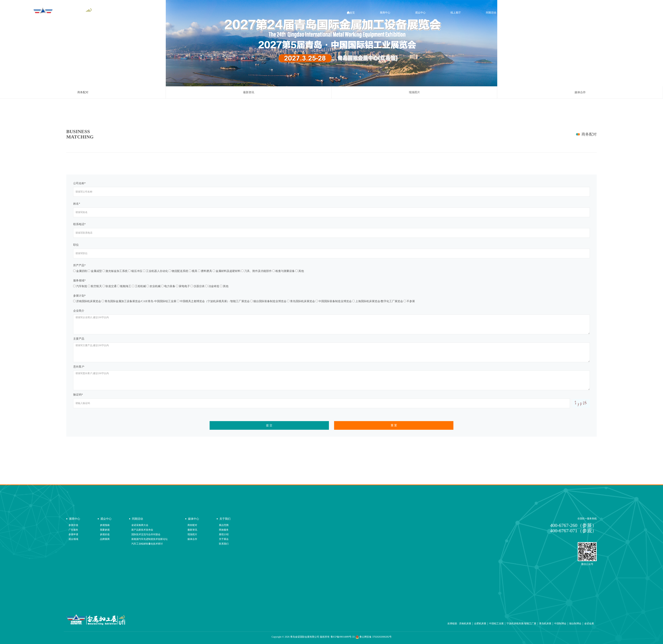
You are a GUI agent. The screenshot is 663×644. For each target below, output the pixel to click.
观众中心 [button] (420, 12)
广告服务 (73, 529)
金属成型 (96, 271)
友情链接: (452, 623)
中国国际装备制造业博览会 (335, 301)
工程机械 (140, 286)
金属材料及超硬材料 (228, 271)
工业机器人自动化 (156, 271)
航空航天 (96, 286)
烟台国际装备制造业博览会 (269, 301)
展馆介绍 (224, 534)
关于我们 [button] (561, 12)
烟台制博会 (575, 623)
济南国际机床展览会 (88, 301)
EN (593, 12)
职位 (76, 244)
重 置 (394, 425)
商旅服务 (224, 529)
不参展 (410, 301)
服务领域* (79, 280)
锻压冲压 (136, 271)
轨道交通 (111, 286)
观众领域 (73, 539)
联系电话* (79, 224)
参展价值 (73, 525)
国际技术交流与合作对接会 (145, 534)
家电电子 (184, 286)
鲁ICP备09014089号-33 (343, 637)
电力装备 (169, 286)
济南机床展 (465, 623)
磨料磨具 (206, 271)
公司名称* (79, 183)
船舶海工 (125, 286)
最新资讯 (248, 92)
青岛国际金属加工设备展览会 (565, 82)
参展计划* (79, 295)
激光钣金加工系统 (116, 271)
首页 (351, 12)
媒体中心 (589, 82)
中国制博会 (560, 623)
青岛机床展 (545, 623)
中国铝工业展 (496, 623)
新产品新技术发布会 (142, 529)
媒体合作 (580, 92)
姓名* (76, 203)
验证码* (78, 394)
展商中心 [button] (385, 12)
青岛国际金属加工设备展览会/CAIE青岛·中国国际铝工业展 (140, 301)
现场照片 (414, 92)
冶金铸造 (213, 286)
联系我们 (224, 543)
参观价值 (105, 534)
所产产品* (79, 265)
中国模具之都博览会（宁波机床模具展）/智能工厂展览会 (214, 301)
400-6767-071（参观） (573, 530)
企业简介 (78, 310)
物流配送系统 (179, 271)
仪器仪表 (199, 286)
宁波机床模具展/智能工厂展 (521, 623)
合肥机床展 (480, 623)
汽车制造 (81, 286)
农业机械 (155, 286)
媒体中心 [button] (526, 12)
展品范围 (224, 525)
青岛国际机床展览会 (302, 301)
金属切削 (81, 271)
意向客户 (78, 366)
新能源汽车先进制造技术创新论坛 (149, 539)
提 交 (269, 425)
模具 (194, 271)
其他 (301, 271)
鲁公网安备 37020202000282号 (375, 637)
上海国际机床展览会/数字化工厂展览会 (379, 301)
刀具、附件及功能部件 (257, 271)
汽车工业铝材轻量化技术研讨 (147, 543)
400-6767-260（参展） (573, 525)
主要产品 (78, 338)
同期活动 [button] (491, 12)
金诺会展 (589, 623)
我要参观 (105, 529)
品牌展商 (105, 539)
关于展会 (224, 539)
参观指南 (105, 525)
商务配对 (82, 92)
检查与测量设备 (285, 271)
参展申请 (73, 534)
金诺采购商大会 (139, 525)
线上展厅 (455, 12)
